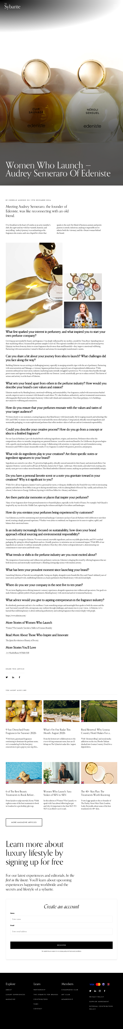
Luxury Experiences (15, 995)
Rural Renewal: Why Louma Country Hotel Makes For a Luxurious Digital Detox (95, 733)
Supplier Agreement (99, 1002)
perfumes (84, 398)
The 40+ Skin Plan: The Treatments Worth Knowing (95, 793)
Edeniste (9, 346)
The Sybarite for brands (46, 995)
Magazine (10, 999)
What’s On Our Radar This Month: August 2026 (57, 731)
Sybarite (12, 6)
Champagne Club (70, 990)
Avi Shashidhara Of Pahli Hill (17, 653)
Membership (67, 999)
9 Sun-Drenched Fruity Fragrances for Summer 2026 (21, 731)
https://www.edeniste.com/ (16, 616)
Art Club (66, 995)
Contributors (41, 999)
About (9, 990)
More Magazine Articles (24, 822)
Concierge (67, 1004)
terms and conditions (75, 951)
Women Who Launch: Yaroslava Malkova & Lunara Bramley (29, 628)
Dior (82, 575)
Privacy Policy (96, 997)
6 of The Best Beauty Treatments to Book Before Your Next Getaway (20, 794)
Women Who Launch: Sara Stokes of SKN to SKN (57, 793)
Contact (38, 1009)
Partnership (39, 990)
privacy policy (63, 951)
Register (61, 945)
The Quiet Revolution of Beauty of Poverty (22, 640)
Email (12, 925)
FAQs (36, 1004)
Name (12, 913)
